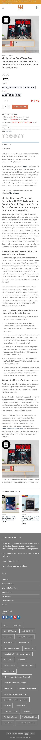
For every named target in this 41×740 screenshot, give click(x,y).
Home (4, 55)
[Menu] (3, 7)
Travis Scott (8, 723)
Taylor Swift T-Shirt (11, 711)
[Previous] (1, 511)
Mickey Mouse (9, 671)
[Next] (39, 511)
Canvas (10, 55)
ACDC (6, 625)
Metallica (21, 660)
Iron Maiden (8, 660)
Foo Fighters (8, 637)
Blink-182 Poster (10, 631)
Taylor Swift (20, 706)
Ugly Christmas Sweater (26, 723)
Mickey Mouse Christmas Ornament (17, 677)
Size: (4, 91)
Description (6, 144)
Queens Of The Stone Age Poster (15, 694)
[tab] (20, 144)
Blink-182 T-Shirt (27, 631)
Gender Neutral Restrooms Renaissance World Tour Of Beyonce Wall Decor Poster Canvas (30, 519)
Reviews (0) (6, 148)
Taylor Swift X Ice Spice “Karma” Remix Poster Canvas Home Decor (9, 518)
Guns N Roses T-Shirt (11, 648)
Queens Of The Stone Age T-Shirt (16, 700)
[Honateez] (20, 7)
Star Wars (7, 706)
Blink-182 (17, 625)
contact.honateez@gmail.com (12, 429)
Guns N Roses (24, 642)
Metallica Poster (10, 665)
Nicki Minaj (8, 688)
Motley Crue (8, 131)
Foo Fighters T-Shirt (25, 637)
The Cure (26, 711)
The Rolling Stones (10, 717)
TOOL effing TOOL (29, 717)
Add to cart (20, 107)
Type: (4, 83)
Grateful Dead (9, 642)
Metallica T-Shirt (27, 665)
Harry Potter (29, 648)
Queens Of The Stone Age (27, 688)
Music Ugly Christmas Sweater (15, 683)
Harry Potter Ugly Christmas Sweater (17, 654)
